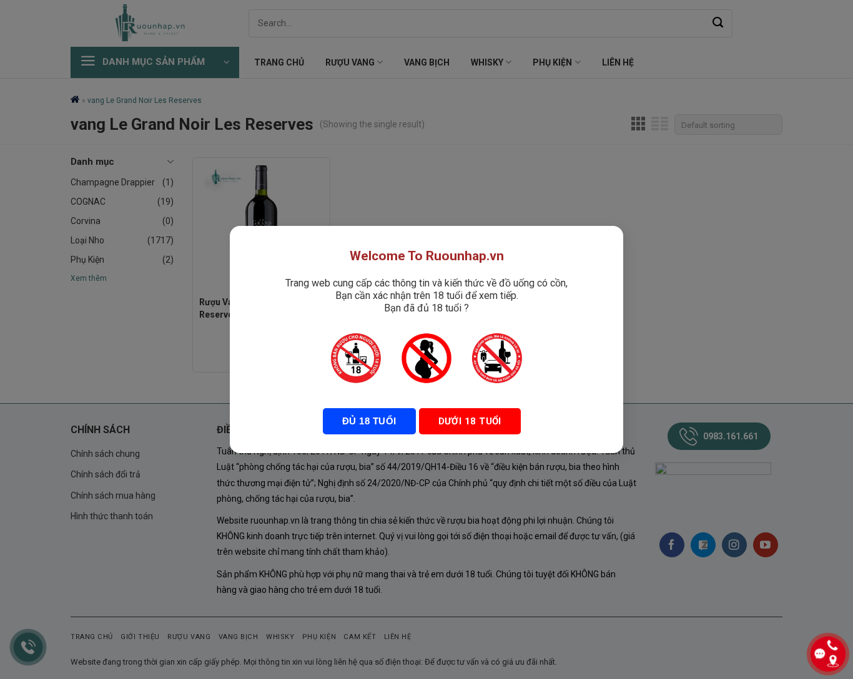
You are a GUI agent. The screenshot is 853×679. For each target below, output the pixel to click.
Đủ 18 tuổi (369, 421)
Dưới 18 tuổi (469, 421)
